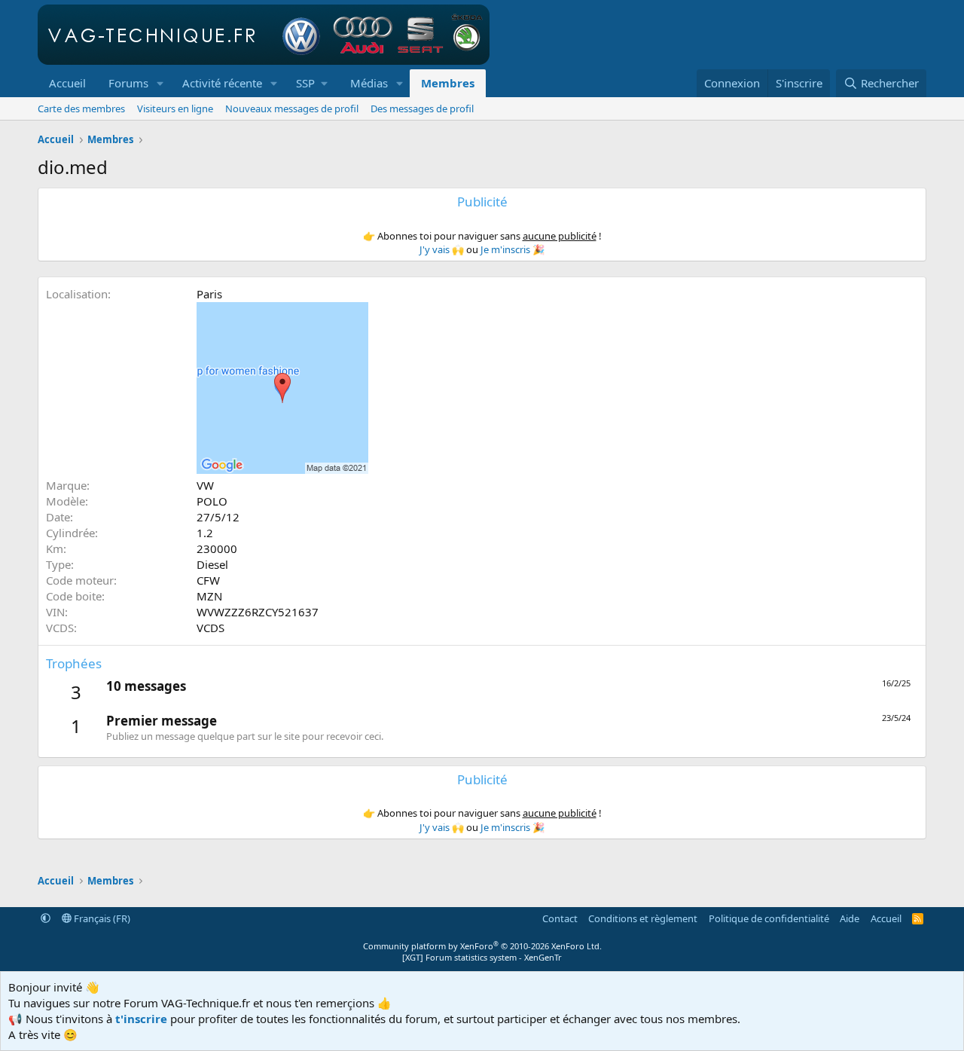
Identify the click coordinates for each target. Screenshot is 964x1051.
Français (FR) (101, 918)
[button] (160, 83)
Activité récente (222, 82)
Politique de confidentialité (769, 918)
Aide (849, 918)
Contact (560, 918)
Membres (447, 82)
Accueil (67, 82)
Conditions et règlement (642, 918)
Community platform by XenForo (482, 946)
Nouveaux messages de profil (291, 108)
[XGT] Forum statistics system (482, 957)
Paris (209, 293)
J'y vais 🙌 (441, 249)
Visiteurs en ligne (175, 108)
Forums (128, 82)
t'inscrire (141, 1018)
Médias (369, 82)
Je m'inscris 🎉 (512, 249)
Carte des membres (81, 108)
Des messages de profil (422, 108)
